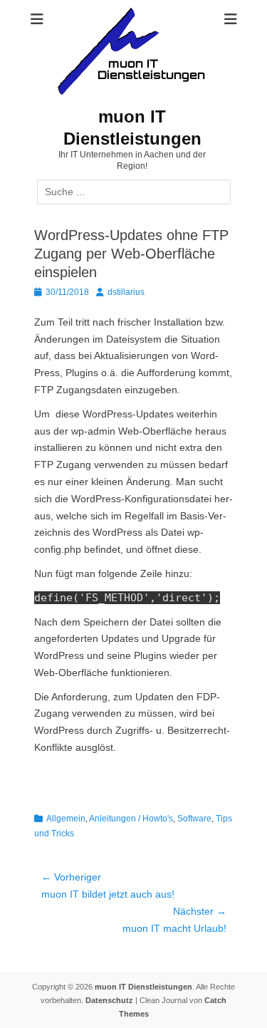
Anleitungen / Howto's (131, 819)
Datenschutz (109, 1000)
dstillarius (126, 292)
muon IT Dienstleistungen (143, 986)
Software (194, 819)
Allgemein (65, 819)
